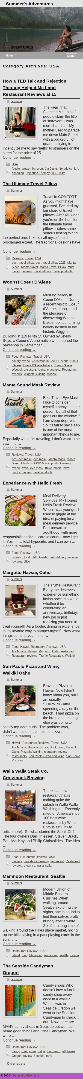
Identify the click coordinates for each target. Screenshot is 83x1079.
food (27, 557)
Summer (16, 101)
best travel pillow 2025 (50, 262)
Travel (29, 258)
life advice (65, 168)
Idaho (41, 369)
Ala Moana (19, 651)
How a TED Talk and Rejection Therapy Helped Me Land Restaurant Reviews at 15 (34, 88)
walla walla (44, 865)
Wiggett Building (34, 374)
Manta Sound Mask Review (31, 385)
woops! (52, 374)
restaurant (67, 651)
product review (60, 463)
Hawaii (24, 646)
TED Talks (58, 173)
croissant (30, 369)
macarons (53, 369)
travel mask (53, 468)
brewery (17, 861)
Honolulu (71, 747)
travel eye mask (32, 468)
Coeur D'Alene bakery (37, 365)
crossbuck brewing (36, 861)
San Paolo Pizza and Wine (46, 756)
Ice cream (53, 1051)
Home (10, 55)
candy (16, 1051)
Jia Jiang (51, 168)
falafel (16, 955)
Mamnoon (35, 955)
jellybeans (68, 1051)
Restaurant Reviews (44, 646)
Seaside (38, 1056)
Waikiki (70, 655)
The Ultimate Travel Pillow (30, 183)
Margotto (44, 651)
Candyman (28, 1051)
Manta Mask (56, 459)
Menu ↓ (72, 55)
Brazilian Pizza (38, 747)
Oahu (55, 651)
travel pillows (42, 271)
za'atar (74, 955)
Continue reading (19, 157)
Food (15, 356)
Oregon (16, 1056)
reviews (27, 271)
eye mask (40, 459)
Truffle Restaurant (51, 655)
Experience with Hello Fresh (32, 483)
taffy (49, 1056)
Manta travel (29, 267)
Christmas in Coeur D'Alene (50, 361)
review (16, 468)
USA (15, 164)
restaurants (19, 756)
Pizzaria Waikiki (31, 751)
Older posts (14, 1063)
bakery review (21, 361)
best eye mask (22, 459)
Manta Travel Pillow (53, 267)
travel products (63, 271)
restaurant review (55, 751)
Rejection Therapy (38, 173)
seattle (63, 955)
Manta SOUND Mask (35, 463)
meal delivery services (64, 557)
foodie (16, 168)
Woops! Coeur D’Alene (27, 282)
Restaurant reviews (24, 655)
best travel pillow (23, 262)
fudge (41, 1051)
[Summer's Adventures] (41, 30)
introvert (37, 168)
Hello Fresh (39, 557)
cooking (17, 557)
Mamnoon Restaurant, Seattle (34, 876)
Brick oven (57, 747)
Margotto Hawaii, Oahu (27, 572)
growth (26, 168)
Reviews (17, 258)
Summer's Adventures (29, 3)
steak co (29, 865)
